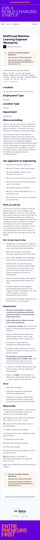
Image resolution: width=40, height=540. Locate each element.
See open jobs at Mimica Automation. (20, 57)
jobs (8, 24)
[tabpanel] (20, 293)
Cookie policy (24, 516)
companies (15, 24)
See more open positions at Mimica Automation (20, 496)
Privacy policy (15, 516)
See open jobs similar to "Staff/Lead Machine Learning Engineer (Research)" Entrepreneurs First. (20, 62)
